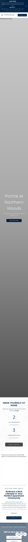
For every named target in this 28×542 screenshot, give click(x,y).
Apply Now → (12, 7)
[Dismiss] (26, 6)
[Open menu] (2, 15)
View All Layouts (14, 444)
